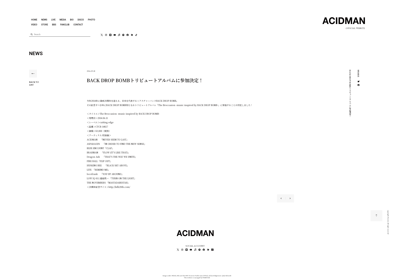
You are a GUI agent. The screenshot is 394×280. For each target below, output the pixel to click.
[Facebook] (127, 35)
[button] (358, 81)
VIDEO (34, 24)
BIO (72, 19)
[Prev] (283, 198)
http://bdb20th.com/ (119, 186)
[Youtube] (115, 35)
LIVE (53, 19)
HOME (34, 19)
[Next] (288, 198)
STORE (44, 24)
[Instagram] (106, 35)
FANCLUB (64, 24)
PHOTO (91, 19)
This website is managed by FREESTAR (197, 278)
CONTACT (78, 24)
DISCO (81, 19)
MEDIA (63, 19)
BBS (54, 24)
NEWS (44, 19)
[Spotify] (123, 35)
